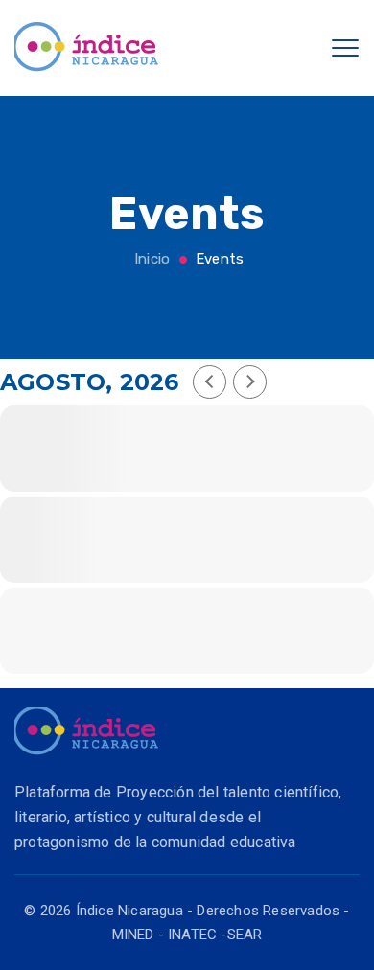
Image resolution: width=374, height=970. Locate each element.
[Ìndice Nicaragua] (86, 48)
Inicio (150, 258)
